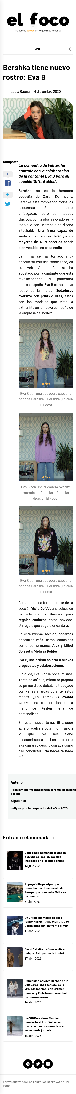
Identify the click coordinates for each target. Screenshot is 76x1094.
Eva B (50, 175)
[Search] (71, 49)
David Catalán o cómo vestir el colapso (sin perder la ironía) (45, 951)
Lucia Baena (20, 91)
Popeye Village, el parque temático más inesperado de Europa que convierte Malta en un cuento (45, 890)
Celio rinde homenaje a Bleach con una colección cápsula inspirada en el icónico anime (45, 857)
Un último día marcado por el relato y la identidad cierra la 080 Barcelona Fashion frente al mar (47, 922)
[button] (38, 49)
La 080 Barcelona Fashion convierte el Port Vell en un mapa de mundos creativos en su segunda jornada (45, 1024)
